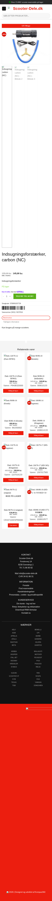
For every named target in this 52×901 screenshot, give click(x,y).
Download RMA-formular (26, 610)
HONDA (14, 651)
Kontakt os (26, 613)
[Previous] (6, 46)
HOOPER (14, 654)
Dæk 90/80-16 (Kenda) (13, 421)
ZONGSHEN (38, 685)
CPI (38, 633)
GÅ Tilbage (26, 26)
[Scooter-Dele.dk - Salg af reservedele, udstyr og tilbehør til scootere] (27, 8)
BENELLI (38, 630)
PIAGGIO (38, 664)
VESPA (38, 676)
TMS (38, 673)
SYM (14, 679)
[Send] (47, 15)
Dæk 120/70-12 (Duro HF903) (13, 377)
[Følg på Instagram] (8, 710)
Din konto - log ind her (26, 604)
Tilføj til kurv (25, 296)
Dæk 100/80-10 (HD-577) (39, 511)
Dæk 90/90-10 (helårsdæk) (38, 377)
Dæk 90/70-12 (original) (13, 510)
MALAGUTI (38, 651)
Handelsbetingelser (26, 592)
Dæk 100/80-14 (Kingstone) (39, 422)
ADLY (14, 630)
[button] (4, 9)
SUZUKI (14, 673)
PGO (38, 661)
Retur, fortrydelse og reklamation (26, 607)
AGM (14, 633)
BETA (14, 645)
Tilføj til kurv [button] (13, 391)
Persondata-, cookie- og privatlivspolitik (26, 595)
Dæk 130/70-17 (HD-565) (39, 465)
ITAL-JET (14, 657)
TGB (14, 685)
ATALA (13, 639)
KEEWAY (14, 661)
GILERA (38, 642)
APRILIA (14, 636)
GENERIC (38, 639)
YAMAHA (38, 682)
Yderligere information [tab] (11, 322)
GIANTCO (38, 645)
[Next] (46, 46)
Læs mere (13, 525)
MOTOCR (38, 654)
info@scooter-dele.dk (28, 573)
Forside (26, 585)
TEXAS (14, 682)
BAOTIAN (13, 642)
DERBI (38, 636)
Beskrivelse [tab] (7, 318)
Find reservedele (26, 588)
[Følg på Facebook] (2, 710)
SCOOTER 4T (14, 676)
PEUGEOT (38, 657)
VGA (38, 679)
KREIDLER (14, 664)
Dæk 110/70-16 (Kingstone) (13, 466)
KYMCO (14, 667)
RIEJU (38, 667)
